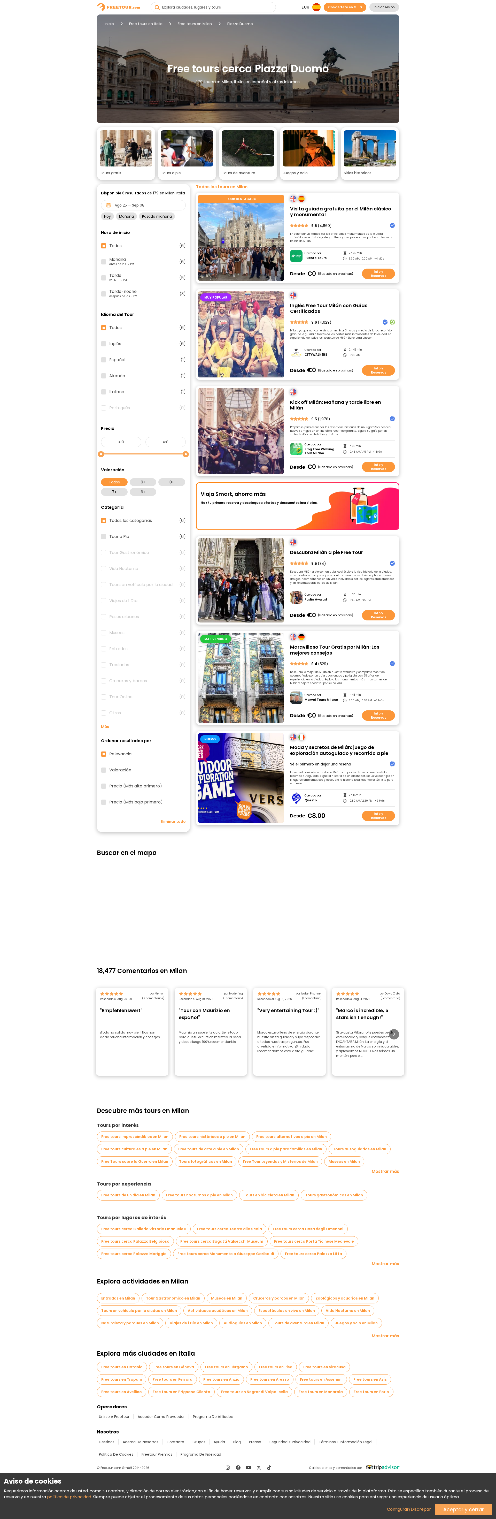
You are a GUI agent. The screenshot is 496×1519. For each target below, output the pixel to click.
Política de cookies (116, 1454)
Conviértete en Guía (345, 7)
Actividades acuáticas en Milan (218, 1310)
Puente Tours (316, 258)
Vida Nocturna (147, 568)
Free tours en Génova (173, 1367)
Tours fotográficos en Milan (205, 1161)
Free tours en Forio (371, 1391)
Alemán (147, 375)
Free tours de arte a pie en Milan (208, 1149)
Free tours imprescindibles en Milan (134, 1136)
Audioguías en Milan (243, 1323)
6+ (143, 492)
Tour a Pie (147, 536)
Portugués (147, 408)
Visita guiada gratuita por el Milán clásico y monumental (340, 212)
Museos (147, 632)
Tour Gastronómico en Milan (173, 1298)
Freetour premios (157, 1454)
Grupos (198, 1442)
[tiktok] (269, 1467)
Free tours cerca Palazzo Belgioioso (135, 1241)
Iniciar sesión (384, 7)
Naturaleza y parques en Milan (130, 1323)
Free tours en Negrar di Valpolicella (254, 1391)
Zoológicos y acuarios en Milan (344, 1298)
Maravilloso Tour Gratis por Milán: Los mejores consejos (334, 650)
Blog (237, 1442)
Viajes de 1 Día (147, 600)
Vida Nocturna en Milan (348, 1310)
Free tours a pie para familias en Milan (286, 1149)
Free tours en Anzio (221, 1379)
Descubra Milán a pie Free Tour (326, 553)
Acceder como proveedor (161, 1416)
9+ (143, 482)
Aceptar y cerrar (463, 1509)
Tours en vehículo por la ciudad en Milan (139, 1310)
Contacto (175, 1442)
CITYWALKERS (316, 354)
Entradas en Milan (118, 1298)
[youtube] (248, 1467)
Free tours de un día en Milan (128, 1195)
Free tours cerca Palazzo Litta (313, 1253)
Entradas (147, 648)
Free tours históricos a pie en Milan (212, 1136)
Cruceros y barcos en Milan (279, 1298)
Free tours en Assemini (321, 1379)
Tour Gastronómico (147, 552)
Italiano (147, 391)
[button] (126, 153)
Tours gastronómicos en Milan (334, 1195)
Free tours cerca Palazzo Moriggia (134, 1253)
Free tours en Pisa (275, 1367)
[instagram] (228, 1467)
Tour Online (147, 697)
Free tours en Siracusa (324, 1367)
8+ (171, 482)
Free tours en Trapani (121, 1379)
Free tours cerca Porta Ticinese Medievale (314, 1241)
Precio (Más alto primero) (135, 786)
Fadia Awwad (316, 599)
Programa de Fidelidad (201, 1454)
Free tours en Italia (145, 23)
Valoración (120, 770)
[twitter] (259, 1467)
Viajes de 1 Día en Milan (191, 1323)
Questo (311, 800)
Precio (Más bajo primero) (136, 802)
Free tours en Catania (122, 1367)
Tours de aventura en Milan (298, 1323)
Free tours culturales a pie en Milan (134, 1149)
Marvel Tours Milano (321, 700)
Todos (114, 482)
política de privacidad (69, 1497)
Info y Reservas (378, 273)
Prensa (255, 1442)
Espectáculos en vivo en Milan (287, 1310)
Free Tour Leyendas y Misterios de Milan (280, 1161)
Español (147, 359)
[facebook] (238, 1467)
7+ (114, 492)
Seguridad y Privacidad (290, 1442)
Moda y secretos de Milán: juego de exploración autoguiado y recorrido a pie (339, 750)
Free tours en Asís (370, 1379)
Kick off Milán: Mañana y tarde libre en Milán (335, 405)
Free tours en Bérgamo (226, 1367)
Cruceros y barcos (147, 680)
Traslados (147, 664)
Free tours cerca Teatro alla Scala (229, 1229)
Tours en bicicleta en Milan (269, 1195)
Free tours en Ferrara (172, 1379)
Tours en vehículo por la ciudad (147, 584)
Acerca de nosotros (140, 1442)
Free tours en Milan (195, 23)
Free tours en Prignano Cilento (181, 1391)
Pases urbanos (147, 616)
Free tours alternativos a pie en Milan (291, 1136)
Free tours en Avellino (121, 1391)
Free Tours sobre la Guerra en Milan (134, 1161)
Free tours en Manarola (321, 1391)
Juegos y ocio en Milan (356, 1323)
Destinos (106, 1442)
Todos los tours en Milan (221, 187)
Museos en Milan (344, 1161)
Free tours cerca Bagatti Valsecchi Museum (221, 1241)
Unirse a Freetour (114, 1416)
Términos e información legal (345, 1442)
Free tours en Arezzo (269, 1379)
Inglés (147, 343)
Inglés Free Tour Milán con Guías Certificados (328, 308)
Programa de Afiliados (213, 1416)
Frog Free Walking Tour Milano (319, 451)
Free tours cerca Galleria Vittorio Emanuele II (143, 1229)
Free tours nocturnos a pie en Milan (199, 1195)
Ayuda (219, 1442)
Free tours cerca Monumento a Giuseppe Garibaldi (225, 1253)
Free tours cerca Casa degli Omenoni (308, 1229)
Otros (147, 713)
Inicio (109, 23)
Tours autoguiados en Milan (359, 1149)
